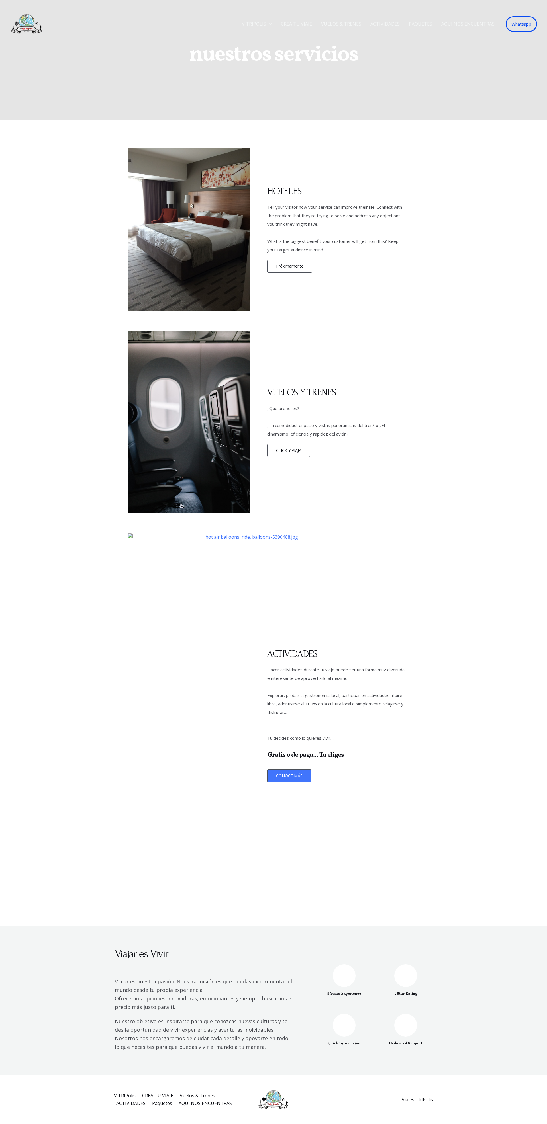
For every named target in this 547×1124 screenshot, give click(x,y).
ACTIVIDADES (385, 24)
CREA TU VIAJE (296, 24)
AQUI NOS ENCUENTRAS (468, 24)
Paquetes (420, 24)
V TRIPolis (254, 24)
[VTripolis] (26, 23)
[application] (269, 24)
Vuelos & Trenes (341, 24)
